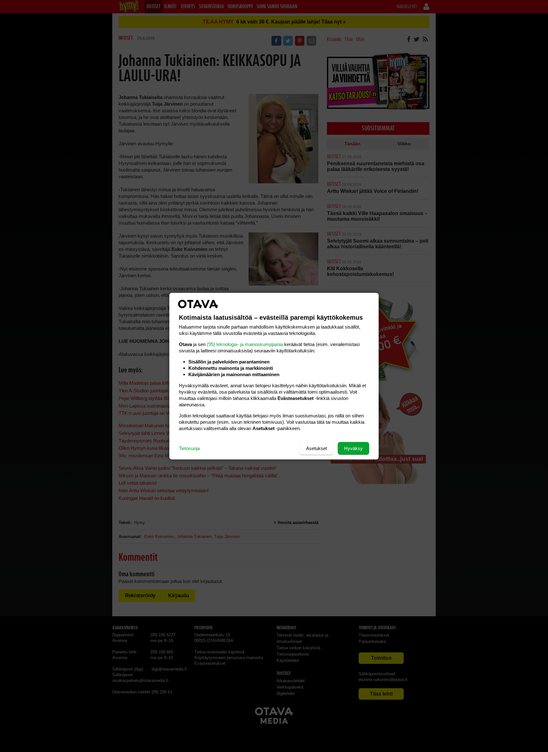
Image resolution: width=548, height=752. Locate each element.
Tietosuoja (189, 448)
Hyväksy (353, 448)
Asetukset (316, 448)
